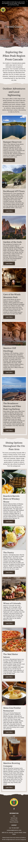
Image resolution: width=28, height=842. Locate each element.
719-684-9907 (15, 828)
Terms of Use (14, 818)
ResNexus (23, 837)
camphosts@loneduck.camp (14, 830)
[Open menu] (25, 10)
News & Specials (14, 822)
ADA (14, 816)
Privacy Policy (14, 820)
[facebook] (14, 809)
